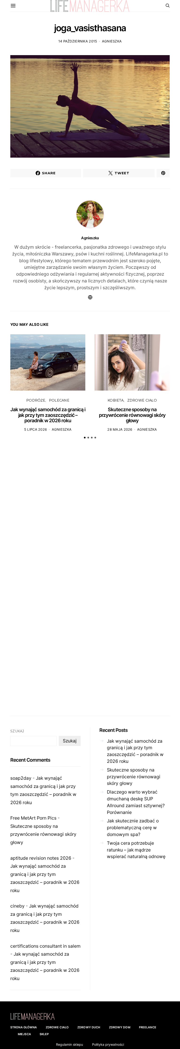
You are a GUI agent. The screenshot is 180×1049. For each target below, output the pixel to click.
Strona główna (23, 1027)
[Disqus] (90, 515)
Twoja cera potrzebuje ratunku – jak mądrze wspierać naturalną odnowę (136, 849)
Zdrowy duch (88, 1027)
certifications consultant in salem (45, 946)
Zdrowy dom (119, 1027)
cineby (17, 906)
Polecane (59, 400)
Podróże (35, 400)
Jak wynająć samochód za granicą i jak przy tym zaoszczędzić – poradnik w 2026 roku (47, 415)
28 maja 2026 (119, 429)
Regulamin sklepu (69, 1044)
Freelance (147, 1027)
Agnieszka (112, 41)
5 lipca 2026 (35, 429)
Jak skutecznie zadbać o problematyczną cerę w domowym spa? (133, 827)
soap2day (20, 778)
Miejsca (24, 1034)
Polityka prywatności (108, 1044)
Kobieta (116, 400)
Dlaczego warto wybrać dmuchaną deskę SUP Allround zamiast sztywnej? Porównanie (136, 802)
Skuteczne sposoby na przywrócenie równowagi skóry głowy (132, 415)
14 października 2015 (77, 41)
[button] (84, 437)
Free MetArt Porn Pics (33, 818)
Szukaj (17, 731)
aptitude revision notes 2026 (40, 858)
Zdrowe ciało (142, 400)
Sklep (44, 1034)
